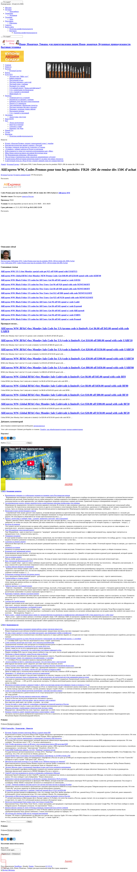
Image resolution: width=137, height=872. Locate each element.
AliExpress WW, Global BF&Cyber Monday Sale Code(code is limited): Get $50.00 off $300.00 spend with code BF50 (65, 404)
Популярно (9, 21)
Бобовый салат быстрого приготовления (24, 101)
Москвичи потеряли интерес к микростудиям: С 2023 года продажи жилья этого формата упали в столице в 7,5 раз (47, 685)
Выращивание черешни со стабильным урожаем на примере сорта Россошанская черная (37, 495)
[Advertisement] (65, 229)
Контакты (13, 31)
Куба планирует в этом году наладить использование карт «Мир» (29, 151)
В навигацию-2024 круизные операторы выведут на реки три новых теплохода (34, 159)
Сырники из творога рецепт (15, 542)
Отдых (7, 132)
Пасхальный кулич (16, 80)
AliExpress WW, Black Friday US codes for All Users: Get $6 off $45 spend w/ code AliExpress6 (42, 310)
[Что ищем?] (2, 2)
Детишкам (13, 15)
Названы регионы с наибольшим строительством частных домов (29, 708)
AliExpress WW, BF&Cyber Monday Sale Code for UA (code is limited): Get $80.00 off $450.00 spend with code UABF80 (67, 367)
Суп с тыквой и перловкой (19, 92)
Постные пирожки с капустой (20, 82)
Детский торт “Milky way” (19, 76)
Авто (11, 19)
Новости (8, 67)
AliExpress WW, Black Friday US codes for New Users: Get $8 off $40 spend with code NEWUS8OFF (45, 289)
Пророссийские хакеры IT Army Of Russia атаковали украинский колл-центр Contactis (36, 808)
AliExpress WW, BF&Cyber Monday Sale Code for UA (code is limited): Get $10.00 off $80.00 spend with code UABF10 (67, 340)
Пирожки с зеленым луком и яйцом (22, 109)
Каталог (8, 69)
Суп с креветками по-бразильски (21, 90)
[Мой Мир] (8, 438)
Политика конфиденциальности (21, 29)
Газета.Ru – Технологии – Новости (19, 728)
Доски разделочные (16, 123)
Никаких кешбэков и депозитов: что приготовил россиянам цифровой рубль (33, 650)
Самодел (8, 25)
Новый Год (9, 130)
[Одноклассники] (5, 438)
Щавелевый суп (15, 94)
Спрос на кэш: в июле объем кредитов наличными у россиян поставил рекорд (33, 691)
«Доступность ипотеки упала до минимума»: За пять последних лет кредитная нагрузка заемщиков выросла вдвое (47, 677)
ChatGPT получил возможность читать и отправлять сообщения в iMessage (32, 773)
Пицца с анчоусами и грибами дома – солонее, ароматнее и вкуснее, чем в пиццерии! (36, 518)
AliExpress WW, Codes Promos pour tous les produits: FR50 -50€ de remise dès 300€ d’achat (37, 261)
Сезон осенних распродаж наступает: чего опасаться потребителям (29, 642)
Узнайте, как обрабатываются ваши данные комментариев (61, 429)
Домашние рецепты (14, 491)
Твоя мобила (14, 11)
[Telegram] (14, 438)
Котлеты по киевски (12, 524)
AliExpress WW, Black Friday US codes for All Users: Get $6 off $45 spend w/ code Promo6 (41, 319)
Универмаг (9, 13)
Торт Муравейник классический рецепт (19, 530)
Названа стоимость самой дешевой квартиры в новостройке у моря (29, 712)
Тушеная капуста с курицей (19, 98)
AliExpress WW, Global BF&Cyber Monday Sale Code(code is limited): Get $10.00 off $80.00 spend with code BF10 (64, 394)
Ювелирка (13, 23)
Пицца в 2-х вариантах (17, 103)
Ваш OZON (9, 119)
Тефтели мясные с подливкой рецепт (18, 586)
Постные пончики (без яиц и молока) (23, 107)
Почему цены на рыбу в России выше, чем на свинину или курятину (30, 700)
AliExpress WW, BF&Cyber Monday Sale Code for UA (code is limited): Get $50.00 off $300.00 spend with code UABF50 (67, 358)
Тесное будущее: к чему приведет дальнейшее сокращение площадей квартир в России (37, 704)
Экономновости (12, 625)
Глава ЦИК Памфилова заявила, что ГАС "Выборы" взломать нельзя (30, 750)
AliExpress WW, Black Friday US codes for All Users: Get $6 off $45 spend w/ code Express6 (41, 306)
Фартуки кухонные (16, 124)
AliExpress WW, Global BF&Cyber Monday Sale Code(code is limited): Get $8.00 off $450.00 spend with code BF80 (64, 385)
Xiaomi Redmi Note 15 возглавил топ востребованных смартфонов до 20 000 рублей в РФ (37, 756)
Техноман (8, 17)
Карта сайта (9, 27)
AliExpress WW (64, 193)
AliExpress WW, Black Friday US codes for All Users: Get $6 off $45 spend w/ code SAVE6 (40, 280)
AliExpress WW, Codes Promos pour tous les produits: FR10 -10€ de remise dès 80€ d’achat (34, 263)
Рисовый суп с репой (17, 86)
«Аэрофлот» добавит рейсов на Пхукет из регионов (24, 149)
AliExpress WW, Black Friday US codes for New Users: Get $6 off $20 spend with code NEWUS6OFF (45, 284)
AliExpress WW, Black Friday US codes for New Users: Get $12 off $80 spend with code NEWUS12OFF (46, 293)
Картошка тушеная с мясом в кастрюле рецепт (22, 594)
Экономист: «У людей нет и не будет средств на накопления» (27, 673)
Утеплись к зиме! (15, 126)
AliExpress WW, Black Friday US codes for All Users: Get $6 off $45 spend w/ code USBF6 (40, 315)
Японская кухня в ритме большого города (20, 511)
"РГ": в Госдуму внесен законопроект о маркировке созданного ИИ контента (33, 738)
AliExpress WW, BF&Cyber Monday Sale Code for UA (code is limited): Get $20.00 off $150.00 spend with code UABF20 (67, 349)
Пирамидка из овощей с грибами (21, 99)
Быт (6, 121)
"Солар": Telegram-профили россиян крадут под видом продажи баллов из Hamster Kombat (38, 784)
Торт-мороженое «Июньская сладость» (23, 105)
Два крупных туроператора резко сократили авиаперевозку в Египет (30, 157)
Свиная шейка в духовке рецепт (17, 578)
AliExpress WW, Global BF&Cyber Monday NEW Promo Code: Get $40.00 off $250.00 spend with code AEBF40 (51, 276)
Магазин (8, 8)
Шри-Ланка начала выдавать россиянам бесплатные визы (26, 153)
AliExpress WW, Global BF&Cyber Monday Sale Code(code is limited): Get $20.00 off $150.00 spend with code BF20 (65, 413)
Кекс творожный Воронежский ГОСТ (19, 561)
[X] (11, 438)
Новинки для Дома (16, 128)
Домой (3, 164)
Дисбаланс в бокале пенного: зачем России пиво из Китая (26, 654)
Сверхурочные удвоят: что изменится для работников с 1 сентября (29, 658)
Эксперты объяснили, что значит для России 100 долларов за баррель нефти (33, 669)
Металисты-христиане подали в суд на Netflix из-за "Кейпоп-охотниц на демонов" (35, 761)
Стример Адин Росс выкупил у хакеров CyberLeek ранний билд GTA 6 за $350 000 (35, 790)
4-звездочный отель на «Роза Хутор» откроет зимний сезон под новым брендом (34, 161)
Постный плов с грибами (18, 84)
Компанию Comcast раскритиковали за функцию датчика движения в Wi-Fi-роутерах (36, 779)
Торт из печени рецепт (13, 557)
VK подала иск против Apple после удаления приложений (26, 813)
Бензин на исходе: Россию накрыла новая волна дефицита (26, 696)
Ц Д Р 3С (49, 866)
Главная (8, 65)
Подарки (8, 9)
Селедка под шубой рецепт (15, 601)
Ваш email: (5, 848)
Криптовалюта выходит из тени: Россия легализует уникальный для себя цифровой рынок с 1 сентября (43, 639)
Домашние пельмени (12, 536)
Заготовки (9, 115)
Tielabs (31, 866)
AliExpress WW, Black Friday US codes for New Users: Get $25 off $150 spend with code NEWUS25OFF (47, 297)
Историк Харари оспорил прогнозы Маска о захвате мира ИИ (28, 732)
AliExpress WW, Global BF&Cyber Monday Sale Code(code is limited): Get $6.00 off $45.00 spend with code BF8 (63, 376)
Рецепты (8, 96)
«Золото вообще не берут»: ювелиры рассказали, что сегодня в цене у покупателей (35, 662)
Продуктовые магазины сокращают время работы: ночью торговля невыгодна (33, 629)
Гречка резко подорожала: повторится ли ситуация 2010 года (27, 646)
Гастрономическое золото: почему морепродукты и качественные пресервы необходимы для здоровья (42, 503)
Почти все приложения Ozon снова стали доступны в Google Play (29, 802)
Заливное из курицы (12, 547)
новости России (28, 196)
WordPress (18, 866)
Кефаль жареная (15, 78)
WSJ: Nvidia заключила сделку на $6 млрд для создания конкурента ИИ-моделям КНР (36, 744)
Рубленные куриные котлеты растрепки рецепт (22, 574)
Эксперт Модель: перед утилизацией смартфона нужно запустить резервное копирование (38, 767)
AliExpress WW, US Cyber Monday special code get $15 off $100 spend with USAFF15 (39, 271)
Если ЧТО (9, 74)
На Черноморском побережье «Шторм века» (21, 155)
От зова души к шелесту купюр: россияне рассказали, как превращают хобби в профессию (38, 633)
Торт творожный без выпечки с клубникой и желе (23, 607)
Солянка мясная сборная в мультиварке (19, 567)
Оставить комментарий (21, 175)
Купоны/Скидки (15, 71)
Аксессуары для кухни (17, 117)
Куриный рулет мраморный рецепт (18, 551)
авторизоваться (39, 426)
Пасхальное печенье (16, 111)
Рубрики (4, 724)
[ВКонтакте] (2, 438)
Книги (7, 72)
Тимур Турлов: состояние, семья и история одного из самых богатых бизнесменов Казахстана (39, 666)
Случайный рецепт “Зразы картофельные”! (25, 88)
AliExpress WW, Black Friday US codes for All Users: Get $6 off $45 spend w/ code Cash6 (40, 302)
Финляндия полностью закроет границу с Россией (23, 145)
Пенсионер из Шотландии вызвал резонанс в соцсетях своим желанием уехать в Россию (37, 796)
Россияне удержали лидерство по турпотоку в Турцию (25, 147)
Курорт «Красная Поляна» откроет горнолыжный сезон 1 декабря (29, 143)
